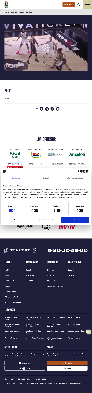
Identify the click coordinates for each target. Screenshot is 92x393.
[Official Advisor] (67, 226)
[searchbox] (46, 3)
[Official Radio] (46, 226)
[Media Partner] (25, 226)
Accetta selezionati (46, 220)
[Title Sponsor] (15, 155)
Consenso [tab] (16, 178)
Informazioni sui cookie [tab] (76, 178)
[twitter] (52, 109)
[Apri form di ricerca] (78, 4)
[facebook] (41, 109)
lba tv (14, 12)
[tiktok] (77, 250)
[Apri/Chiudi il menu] (87, 4)
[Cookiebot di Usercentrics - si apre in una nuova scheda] (79, 171)
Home (6, 12)
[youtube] (68, 250)
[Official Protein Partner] (77, 155)
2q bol (29, 12)
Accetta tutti (75, 220)
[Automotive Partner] (56, 155)
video (21, 12)
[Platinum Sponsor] (35, 155)
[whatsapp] (47, 109)
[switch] (35, 210)
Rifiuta (16, 220)
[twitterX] (72, 250)
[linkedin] (57, 109)
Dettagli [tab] (46, 178)
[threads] (59, 250)
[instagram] (54, 250)
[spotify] (86, 250)
